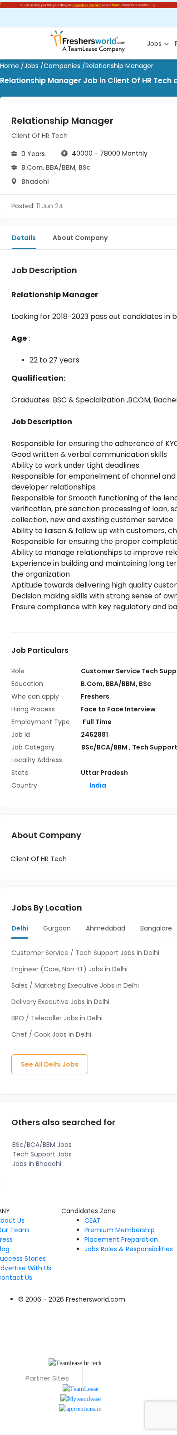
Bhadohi (35, 181)
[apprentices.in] (80, 1408)
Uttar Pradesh (104, 772)
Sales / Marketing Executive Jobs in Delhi (75, 985)
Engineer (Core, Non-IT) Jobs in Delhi (69, 969)
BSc (84, 167)
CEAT (92, 1220)
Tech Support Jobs (42, 1154)
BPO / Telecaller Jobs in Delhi (57, 1018)
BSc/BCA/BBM (105, 747)
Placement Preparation (121, 1239)
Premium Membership (119, 1229)
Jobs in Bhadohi (36, 1163)
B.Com (32, 167)
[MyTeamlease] (80, 1398)
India (97, 785)
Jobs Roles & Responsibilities (128, 1249)
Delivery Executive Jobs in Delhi (60, 1001)
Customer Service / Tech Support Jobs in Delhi (85, 952)
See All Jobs (50, 1064)
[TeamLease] (80, 1388)
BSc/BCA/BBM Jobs (42, 1144)
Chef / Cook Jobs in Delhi (51, 1034)
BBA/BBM (60, 167)
